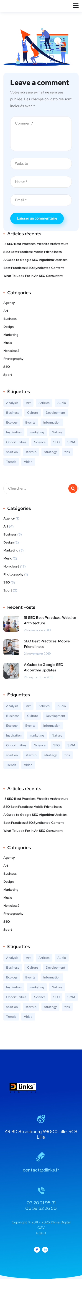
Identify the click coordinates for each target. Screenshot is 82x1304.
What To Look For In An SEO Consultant (33, 276)
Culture (32, 413)
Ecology (12, 422)
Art (5, 311)
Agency (9, 303)
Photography (13, 359)
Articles (44, 403)
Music (7, 343)
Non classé (11, 351)
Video (28, 462)
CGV (41, 1227)
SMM (71, 442)
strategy (50, 452)
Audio (61, 403)
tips (67, 452)
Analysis (12, 403)
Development (55, 413)
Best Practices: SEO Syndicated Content (33, 268)
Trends (11, 462)
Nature (57, 432)
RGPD (41, 1233)
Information (51, 422)
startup (31, 452)
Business (10, 319)
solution (12, 452)
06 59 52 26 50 (41, 1208)
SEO (6, 367)
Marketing (10, 335)
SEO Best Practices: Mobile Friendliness (32, 252)
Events (30, 422)
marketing (36, 432)
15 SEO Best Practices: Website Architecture (35, 244)
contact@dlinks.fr (41, 1170)
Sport (7, 375)
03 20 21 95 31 (41, 1203)
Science (40, 442)
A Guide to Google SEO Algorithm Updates (35, 260)
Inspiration (14, 432)
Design (8, 327)
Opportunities (16, 442)
